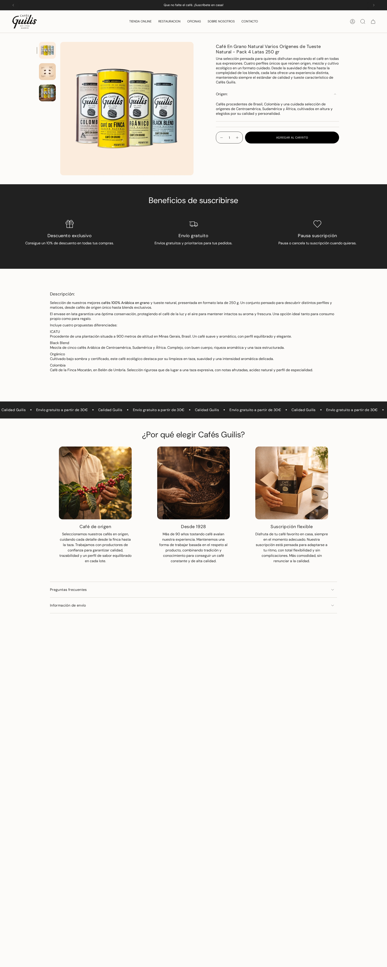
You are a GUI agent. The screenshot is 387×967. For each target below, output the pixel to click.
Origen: (222, 94)
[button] (140, 21)
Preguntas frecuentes (68, 589)
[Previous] (13, 5)
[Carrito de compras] (373, 21)
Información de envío (68, 605)
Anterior (60, 108)
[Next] (374, 5)
